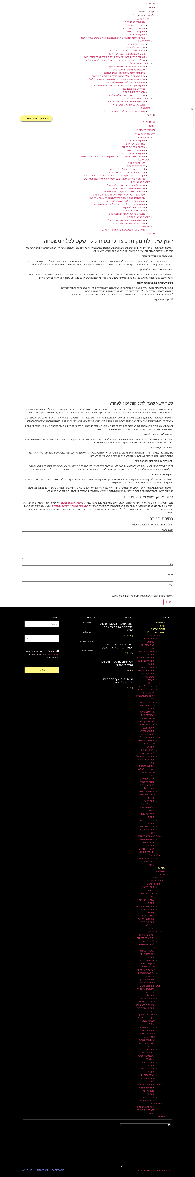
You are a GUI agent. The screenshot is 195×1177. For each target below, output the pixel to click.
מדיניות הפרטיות (52, 654)
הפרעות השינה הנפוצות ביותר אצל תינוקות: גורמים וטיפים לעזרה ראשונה (113, 38)
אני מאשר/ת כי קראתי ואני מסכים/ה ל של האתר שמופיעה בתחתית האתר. (42, 654)
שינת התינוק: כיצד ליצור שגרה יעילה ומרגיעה (125, 82)
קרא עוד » (128, 635)
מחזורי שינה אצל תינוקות (134, 92)
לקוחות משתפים (146, 11)
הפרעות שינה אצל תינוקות (133, 28)
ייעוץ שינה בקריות (60, 506)
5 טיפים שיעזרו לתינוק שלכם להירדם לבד (126, 51)
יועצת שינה (149, 3)
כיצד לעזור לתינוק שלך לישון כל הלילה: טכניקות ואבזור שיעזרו (118, 76)
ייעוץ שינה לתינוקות (136, 44)
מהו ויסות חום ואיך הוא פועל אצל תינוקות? (126, 101)
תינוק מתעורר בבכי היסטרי (133, 35)
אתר (171, 585)
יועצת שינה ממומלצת (71, 503)
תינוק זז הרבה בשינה (136, 31)
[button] (108, 118)
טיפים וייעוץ (145, 41)
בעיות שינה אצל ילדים (135, 25)
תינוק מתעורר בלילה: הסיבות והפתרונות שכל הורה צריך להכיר (116, 627)
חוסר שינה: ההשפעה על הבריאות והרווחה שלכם (123, 111)
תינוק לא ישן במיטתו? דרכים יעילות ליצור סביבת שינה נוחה (119, 86)
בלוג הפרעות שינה (145, 15)
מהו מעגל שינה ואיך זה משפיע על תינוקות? (126, 66)
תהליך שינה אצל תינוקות (134, 89)
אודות (152, 7)
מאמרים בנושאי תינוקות (139, 98)
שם (171, 564)
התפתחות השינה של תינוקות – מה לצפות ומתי (124, 73)
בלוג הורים (145, 108)
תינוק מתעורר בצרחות (135, 22)
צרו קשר (150, 114)
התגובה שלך (167, 530)
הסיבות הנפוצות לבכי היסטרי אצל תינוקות (126, 54)
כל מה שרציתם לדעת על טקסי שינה (129, 70)
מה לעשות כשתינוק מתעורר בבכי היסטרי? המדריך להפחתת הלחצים (114, 60)
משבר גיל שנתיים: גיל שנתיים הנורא (129, 105)
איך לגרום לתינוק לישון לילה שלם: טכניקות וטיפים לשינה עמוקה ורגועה (114, 57)
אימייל (169, 575)
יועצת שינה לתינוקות (136, 47)
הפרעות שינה (144, 19)
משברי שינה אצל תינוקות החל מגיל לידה (127, 95)
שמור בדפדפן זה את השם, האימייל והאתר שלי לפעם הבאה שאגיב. (141, 596)
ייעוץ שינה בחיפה (80, 506)
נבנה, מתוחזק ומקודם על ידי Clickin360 (155, 1170)
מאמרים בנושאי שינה (140, 63)
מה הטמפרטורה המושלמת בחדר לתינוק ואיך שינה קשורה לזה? (117, 79)
